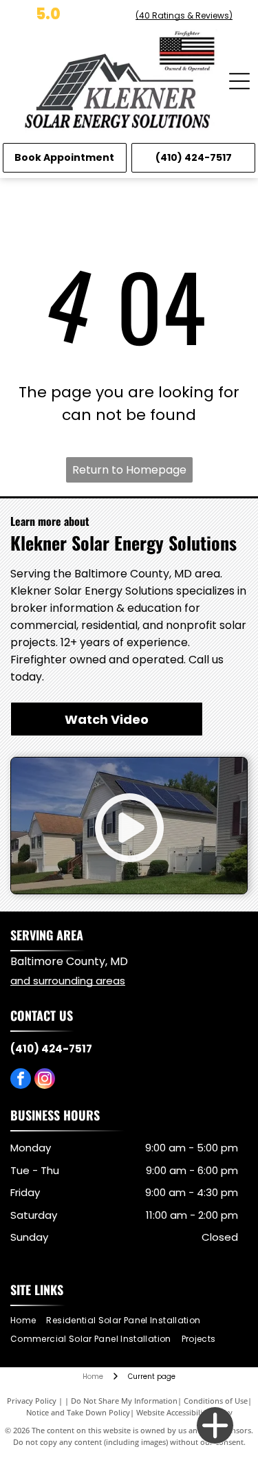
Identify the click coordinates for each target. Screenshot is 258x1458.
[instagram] (44, 1080)
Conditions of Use (216, 1400)
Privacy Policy (31, 1400)
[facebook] (20, 1080)
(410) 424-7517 (51, 1048)
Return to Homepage (129, 470)
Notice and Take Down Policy (78, 1412)
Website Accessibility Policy (184, 1412)
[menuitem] (28, 1321)
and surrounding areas (67, 980)
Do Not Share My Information (124, 1400)
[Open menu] (239, 81)
